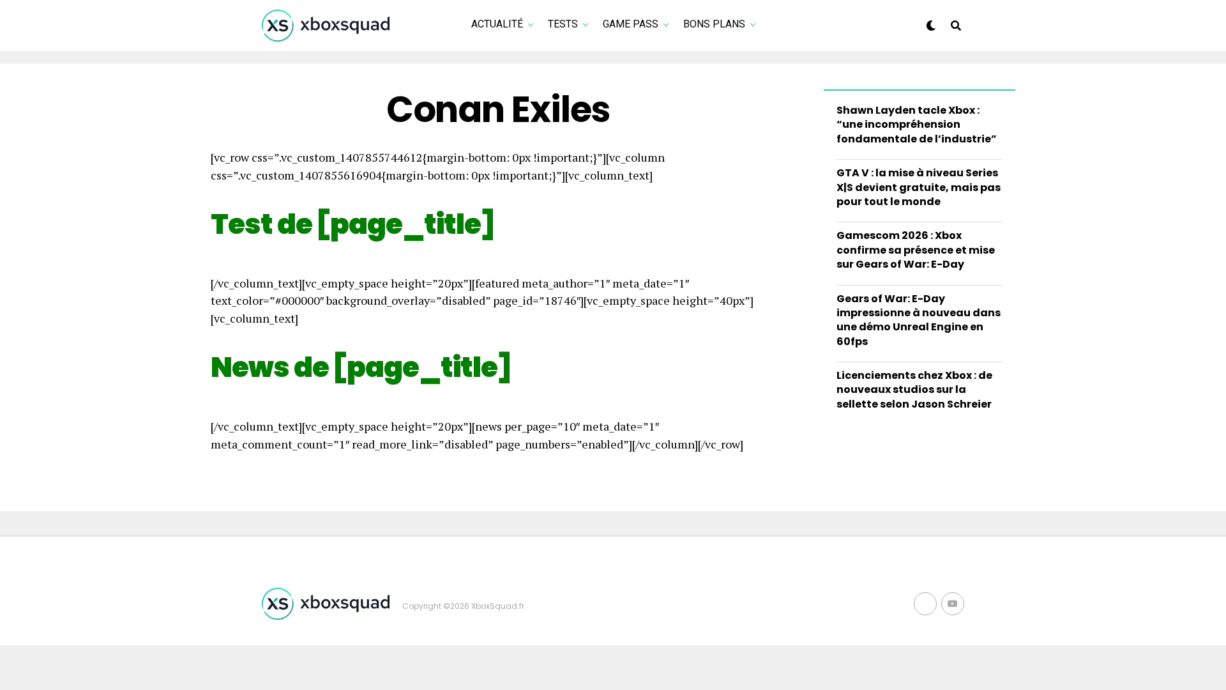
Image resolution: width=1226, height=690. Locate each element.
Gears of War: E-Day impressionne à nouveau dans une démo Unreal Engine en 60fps (918, 320)
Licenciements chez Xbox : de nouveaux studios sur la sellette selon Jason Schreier (914, 389)
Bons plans (714, 24)
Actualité (497, 24)
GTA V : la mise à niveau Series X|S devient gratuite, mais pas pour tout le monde (918, 187)
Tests (563, 24)
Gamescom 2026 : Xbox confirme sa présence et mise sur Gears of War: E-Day (915, 250)
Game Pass (630, 24)
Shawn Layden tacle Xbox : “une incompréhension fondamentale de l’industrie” (916, 124)
